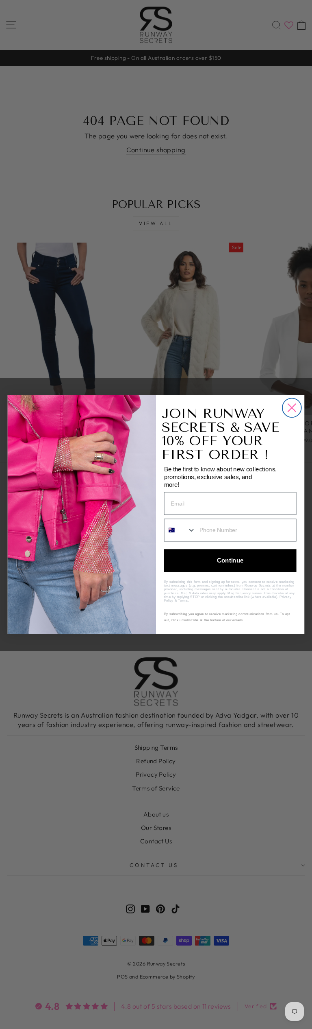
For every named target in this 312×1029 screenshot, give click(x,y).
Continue (230, 560)
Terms (183, 600)
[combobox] (180, 530)
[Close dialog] (291, 407)
